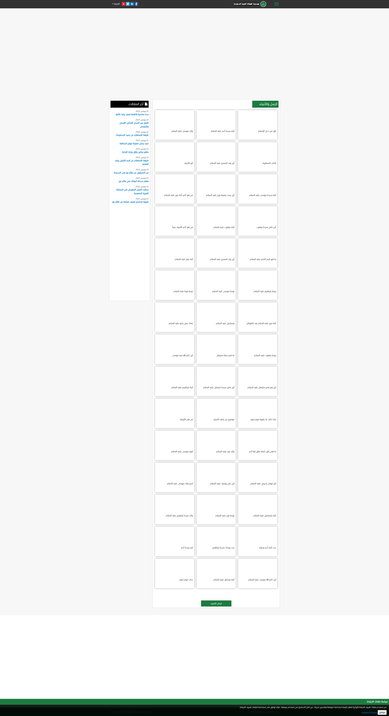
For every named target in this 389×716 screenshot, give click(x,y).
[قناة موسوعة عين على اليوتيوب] (123, 4)
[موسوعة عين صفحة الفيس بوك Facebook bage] (136, 4)
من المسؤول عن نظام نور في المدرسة (131, 172)
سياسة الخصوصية (369, 712)
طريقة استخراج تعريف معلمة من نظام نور (130, 201)
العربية (116, 3)
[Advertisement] (194, 30)
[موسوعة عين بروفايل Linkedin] (132, 4)
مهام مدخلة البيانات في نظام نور (134, 181)
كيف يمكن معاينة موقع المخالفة (134, 143)
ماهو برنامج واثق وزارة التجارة (135, 152)
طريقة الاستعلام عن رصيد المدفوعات (132, 135)
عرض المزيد (216, 603)
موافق (382, 712)
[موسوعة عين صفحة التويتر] (128, 4)
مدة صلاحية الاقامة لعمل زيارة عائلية (132, 114)
